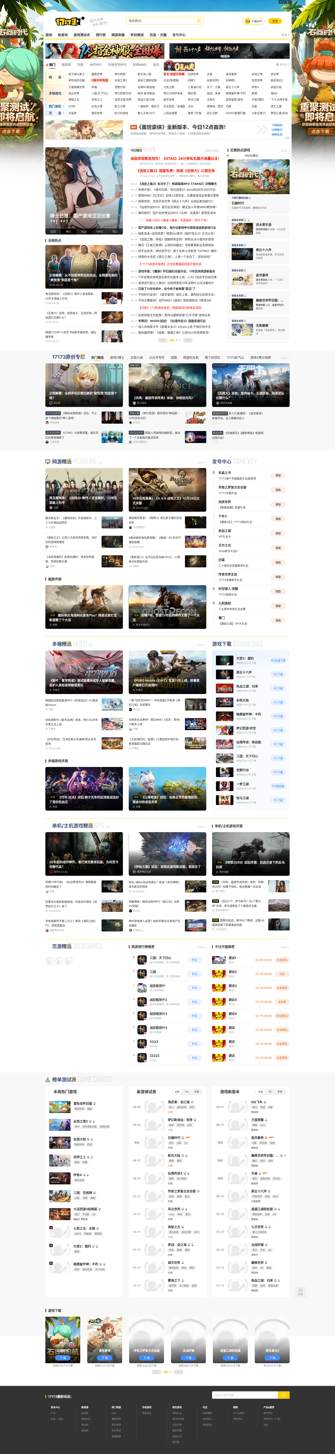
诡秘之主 (73, 99)
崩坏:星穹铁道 (146, 93)
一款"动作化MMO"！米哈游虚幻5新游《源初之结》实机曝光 (154, 725)
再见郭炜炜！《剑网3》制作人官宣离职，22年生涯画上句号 (70, 296)
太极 (209, 74)
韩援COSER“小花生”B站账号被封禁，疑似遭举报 (70, 334)
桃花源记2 (277, 80)
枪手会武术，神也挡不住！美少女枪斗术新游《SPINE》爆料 (177, 251)
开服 (163, 35)
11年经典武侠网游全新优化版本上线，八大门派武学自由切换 (177, 277)
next (119, 190)
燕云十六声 (232, 87)
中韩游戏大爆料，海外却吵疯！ (195, 176)
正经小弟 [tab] (136, 357)
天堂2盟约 (258, 99)
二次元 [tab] (185, 65)
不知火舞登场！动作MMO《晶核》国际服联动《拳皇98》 (175, 300)
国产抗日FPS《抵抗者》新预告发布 (158, 163)
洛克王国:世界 (123, 99)
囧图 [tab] (174, 357)
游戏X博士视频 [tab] (260, 357)
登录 (275, 21)
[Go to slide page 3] (179, 340)
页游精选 (62, 968)
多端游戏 (55, 93)
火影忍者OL (259, 113)
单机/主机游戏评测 (229, 849)
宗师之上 (97, 99)
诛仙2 (274, 93)
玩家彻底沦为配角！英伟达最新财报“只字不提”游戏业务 (174, 315)
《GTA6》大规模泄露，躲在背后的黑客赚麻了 (71, 435)
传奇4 (255, 87)
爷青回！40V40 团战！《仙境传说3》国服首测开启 (172, 321)
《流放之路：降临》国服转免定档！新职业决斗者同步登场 (176, 239)
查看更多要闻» (212, 150)
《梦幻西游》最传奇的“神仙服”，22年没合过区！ (155, 415)
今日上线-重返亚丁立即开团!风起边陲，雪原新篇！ (154, 764)
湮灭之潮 (276, 106)
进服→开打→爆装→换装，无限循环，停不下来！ (177, 220)
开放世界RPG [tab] (117, 65)
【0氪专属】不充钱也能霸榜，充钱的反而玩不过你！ (155, 946)
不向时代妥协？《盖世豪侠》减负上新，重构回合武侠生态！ (177, 294)
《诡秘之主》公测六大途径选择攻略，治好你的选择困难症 (71, 563)
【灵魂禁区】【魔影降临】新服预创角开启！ (237, 435)
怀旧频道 (137, 35)
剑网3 (191, 80)
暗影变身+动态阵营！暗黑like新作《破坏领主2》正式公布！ (177, 233)
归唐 (228, 106)
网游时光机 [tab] (191, 357)
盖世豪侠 (231, 74)
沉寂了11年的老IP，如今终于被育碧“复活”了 (166, 289)
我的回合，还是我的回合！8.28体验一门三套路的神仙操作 (71, 764)
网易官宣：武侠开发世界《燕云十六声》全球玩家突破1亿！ (176, 201)
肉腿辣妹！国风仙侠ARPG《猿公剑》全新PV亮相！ (154, 926)
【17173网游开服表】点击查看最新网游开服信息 (170, 264)
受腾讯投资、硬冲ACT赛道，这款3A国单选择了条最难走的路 (238, 945)
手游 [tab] (196, 1114)
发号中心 (179, 35)
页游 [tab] (80, 65)
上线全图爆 (170, 113)
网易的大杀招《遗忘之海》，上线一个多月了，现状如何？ (175, 257)
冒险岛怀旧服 (76, 80)
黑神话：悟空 (215, 106)
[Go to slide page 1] (172, 340)
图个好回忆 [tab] (212, 357)
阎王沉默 (212, 113)
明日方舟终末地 (172, 93)
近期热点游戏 (240, 150)
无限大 (211, 99)
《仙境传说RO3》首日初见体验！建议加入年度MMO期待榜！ (178, 207)
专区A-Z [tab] (285, 64)
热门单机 (55, 106)
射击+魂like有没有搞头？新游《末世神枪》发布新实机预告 (155, 907)
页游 (152, 35)
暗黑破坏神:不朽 (236, 93)
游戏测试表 (81, 35)
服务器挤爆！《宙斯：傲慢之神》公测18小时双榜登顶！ (174, 332)
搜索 (199, 20)
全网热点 (54, 240)
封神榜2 (231, 80)
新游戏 (63, 35)
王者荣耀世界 (76, 87)
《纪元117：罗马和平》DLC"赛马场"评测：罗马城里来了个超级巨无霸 (236, 926)
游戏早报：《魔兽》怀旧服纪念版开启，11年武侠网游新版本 (176, 271)
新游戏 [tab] (66, 65)
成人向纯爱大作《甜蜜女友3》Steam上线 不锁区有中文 (174, 327)
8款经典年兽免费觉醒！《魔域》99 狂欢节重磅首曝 (155, 563)
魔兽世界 (97, 74)
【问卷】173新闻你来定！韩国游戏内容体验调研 (169, 308)
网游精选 (62, 485)
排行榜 (101, 35)
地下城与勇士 (76, 74)
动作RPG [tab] (95, 65)
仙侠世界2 (213, 80)
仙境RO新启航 (146, 87)
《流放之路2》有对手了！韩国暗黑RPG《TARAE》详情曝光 (177, 184)
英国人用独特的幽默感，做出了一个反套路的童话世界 (154, 435)
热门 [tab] (52, 65)
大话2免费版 (171, 80)
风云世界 (73, 93)
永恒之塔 (257, 74)
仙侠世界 (193, 74)
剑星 (254, 106)
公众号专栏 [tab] (157, 357)
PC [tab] (187, 1114)
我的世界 (97, 113)
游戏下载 (221, 667)
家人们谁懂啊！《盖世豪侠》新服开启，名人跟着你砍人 (238, 416)
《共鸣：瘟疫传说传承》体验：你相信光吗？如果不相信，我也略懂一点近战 (237, 907)
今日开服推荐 (225, 969)
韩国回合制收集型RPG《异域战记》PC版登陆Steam (71, 725)
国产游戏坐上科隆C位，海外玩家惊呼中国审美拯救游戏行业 (177, 227)
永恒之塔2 (121, 80)
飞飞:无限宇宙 (279, 99)
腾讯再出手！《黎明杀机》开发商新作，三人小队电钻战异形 (71, 543)
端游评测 (54, 602)
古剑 (190, 106)
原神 (254, 93)
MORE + (285, 150)
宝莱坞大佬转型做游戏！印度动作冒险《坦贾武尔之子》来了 (71, 926)
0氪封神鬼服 (100, 80)
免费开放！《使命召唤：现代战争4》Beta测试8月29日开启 (177, 189)
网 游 (55, 77)
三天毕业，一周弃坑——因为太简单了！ (153, 580)
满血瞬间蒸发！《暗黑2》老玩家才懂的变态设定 (155, 543)
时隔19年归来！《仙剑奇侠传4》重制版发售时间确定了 (70, 907)
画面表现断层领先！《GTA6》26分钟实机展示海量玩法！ (176, 159)
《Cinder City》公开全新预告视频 (157, 176)
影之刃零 (120, 106)
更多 (284, 34)
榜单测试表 (64, 1102)
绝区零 (192, 93)
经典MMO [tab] (140, 65)
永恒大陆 (276, 87)
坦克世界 (257, 80)
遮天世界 (168, 99)
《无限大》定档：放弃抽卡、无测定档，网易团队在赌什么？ (71, 315)
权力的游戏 (121, 113)
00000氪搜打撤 (235, 113)
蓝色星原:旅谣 (234, 99)
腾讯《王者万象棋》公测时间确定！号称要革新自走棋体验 (176, 245)
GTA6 (71, 106)
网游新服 (118, 35)
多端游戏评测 (58, 784)
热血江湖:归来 (146, 99)
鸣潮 (94, 87)
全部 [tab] (177, 1114)
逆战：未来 (213, 93)
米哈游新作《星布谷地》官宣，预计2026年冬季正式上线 (71, 745)
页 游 (55, 113)
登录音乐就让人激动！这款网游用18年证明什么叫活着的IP (176, 283)
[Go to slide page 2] (176, 340)
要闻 (48, 35)
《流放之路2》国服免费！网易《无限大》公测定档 (175, 171)
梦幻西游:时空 (123, 93)
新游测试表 (146, 1114)
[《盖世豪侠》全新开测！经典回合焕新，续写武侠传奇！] (84, 190)
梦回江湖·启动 (279, 113)
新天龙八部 (144, 74)
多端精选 (62, 667)
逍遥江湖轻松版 (147, 80)
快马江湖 (193, 99)
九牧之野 (168, 87)
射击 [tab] (156, 65)
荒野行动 (120, 87)
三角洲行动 (194, 87)
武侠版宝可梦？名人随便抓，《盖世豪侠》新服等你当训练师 (71, 946)
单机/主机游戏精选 (72, 848)
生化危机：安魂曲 (174, 106)
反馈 (300, 1294)
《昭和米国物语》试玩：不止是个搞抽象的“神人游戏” (71, 415)
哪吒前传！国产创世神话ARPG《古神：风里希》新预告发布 (177, 213)
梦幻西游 (120, 74)
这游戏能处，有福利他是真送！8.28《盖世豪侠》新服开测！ (71, 582)
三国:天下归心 (100, 93)
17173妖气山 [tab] (235, 357)
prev (49, 190)
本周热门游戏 (65, 1114)
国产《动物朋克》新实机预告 (196, 163)
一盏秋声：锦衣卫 (148, 106)
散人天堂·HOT (146, 113)
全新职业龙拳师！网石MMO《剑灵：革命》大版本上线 (155, 745)
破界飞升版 (194, 113)
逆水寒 (275, 74)
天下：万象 (213, 87)
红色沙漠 (97, 106)
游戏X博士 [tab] (117, 357)
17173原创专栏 (68, 357)
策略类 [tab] (170, 65)
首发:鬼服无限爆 (174, 74)
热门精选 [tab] (97, 357)
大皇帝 (72, 113)
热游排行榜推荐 (143, 969)
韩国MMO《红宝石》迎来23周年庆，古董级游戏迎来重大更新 (178, 195)
